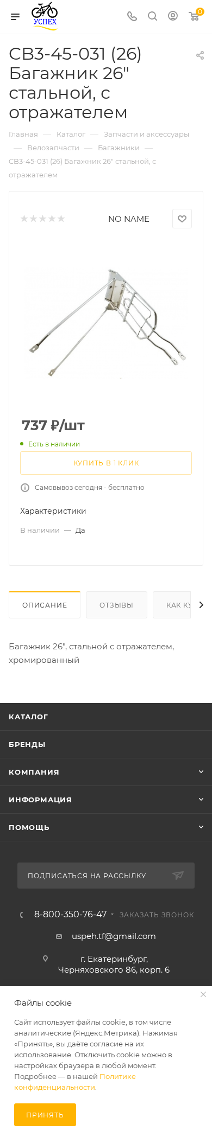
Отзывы (116, 605)
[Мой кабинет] (173, 17)
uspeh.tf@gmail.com (114, 936)
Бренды (27, 744)
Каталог (28, 716)
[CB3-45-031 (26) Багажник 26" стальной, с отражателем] (106, 323)
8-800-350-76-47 (70, 914)
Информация (40, 799)
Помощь (29, 827)
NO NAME (128, 219)
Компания (34, 772)
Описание (44, 605)
